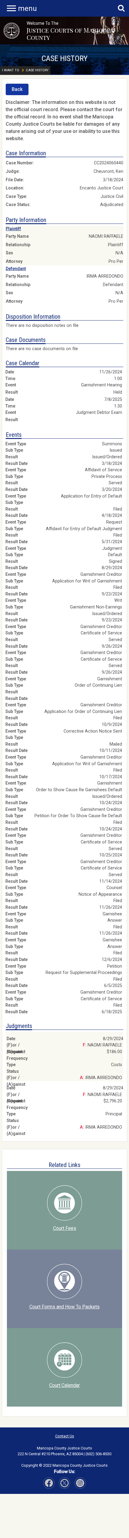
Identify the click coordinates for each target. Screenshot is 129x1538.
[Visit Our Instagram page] (64, 1483)
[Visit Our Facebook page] (49, 1483)
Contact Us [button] (64, 1436)
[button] (12, 31)
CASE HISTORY (64, 58)
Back (17, 89)
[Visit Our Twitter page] (80, 1483)
